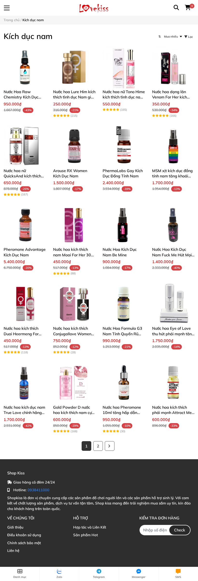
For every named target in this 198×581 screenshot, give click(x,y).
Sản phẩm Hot (85, 535)
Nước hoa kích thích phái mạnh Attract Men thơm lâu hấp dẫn (173, 412)
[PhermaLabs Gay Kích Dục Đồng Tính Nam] (124, 146)
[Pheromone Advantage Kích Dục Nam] (25, 225)
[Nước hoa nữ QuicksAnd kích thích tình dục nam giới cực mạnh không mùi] (25, 146)
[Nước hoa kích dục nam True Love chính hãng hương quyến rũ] (25, 383)
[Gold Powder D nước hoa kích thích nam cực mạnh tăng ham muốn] (74, 383)
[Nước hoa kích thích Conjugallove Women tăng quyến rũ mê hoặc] (74, 304)
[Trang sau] (109, 446)
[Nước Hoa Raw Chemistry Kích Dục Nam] (25, 67)
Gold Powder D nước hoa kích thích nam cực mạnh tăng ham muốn (73, 412)
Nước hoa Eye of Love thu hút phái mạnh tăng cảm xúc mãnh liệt (173, 334)
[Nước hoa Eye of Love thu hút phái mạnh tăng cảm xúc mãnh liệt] (173, 304)
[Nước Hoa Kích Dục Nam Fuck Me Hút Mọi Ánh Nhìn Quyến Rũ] (173, 225)
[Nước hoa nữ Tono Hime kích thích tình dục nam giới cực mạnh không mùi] (124, 67)
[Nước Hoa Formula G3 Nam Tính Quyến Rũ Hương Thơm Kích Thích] (124, 304)
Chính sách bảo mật (24, 543)
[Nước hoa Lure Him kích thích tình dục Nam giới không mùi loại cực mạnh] (74, 67)
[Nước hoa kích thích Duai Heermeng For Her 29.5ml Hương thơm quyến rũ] (25, 304)
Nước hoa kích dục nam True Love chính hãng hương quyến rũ (24, 412)
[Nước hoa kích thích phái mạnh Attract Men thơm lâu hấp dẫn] (173, 383)
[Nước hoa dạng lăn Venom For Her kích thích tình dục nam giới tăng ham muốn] (173, 67)
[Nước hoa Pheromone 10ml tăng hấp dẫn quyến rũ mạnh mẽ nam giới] (124, 383)
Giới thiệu (15, 527)
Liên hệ (13, 550)
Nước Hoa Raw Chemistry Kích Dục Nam (21, 97)
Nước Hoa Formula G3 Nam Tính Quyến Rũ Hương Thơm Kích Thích (124, 334)
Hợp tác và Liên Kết (89, 527)
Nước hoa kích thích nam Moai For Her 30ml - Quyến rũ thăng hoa (74, 255)
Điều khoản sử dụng (24, 535)
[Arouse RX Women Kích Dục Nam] (74, 146)
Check (179, 530)
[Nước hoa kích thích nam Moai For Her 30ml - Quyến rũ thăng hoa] (74, 225)
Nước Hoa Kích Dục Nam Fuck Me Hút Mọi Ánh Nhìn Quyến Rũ (172, 255)
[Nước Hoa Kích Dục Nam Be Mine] (124, 225)
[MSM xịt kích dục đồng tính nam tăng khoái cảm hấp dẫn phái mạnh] (173, 146)
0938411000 (38, 490)
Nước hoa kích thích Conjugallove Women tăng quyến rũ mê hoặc (73, 334)
